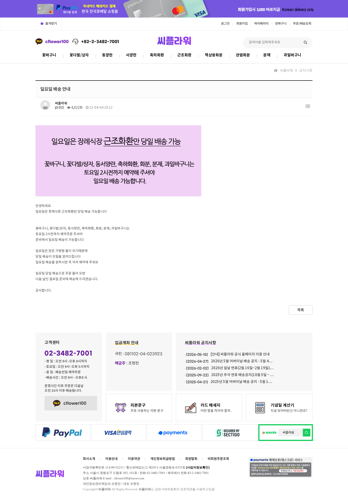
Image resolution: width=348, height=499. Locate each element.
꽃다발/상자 (79, 55)
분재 (266, 55)
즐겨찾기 (51, 24)
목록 (300, 310)
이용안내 (111, 459)
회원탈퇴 (191, 459)
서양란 (131, 55)
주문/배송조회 (302, 24)
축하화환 (157, 55)
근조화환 (184, 55)
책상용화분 (214, 55)
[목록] (307, 107)
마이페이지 (261, 24)
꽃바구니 (49, 55)
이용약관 (134, 459)
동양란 (107, 55)
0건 (61, 108)
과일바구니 (292, 55)
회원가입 (242, 24)
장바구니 (280, 24)
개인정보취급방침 (162, 459)
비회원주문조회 (218, 459)
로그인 (225, 24)
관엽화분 (243, 55)
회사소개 (89, 459)
